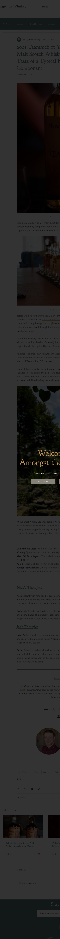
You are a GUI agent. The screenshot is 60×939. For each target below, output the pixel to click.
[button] (43, 481)
